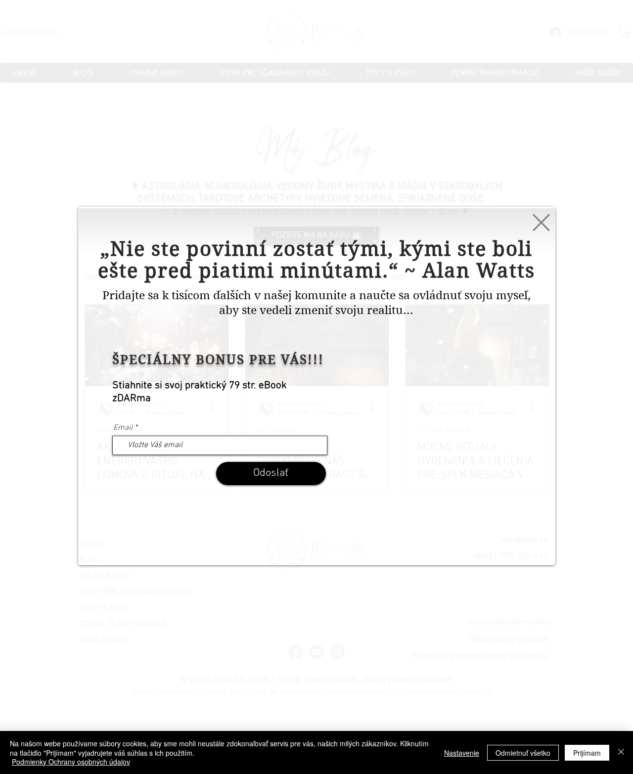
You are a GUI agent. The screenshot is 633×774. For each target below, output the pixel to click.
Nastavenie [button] (461, 753)
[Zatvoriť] (621, 752)
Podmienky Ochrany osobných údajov (71, 762)
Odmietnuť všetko (523, 753)
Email (123, 428)
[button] (541, 222)
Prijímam (587, 753)
